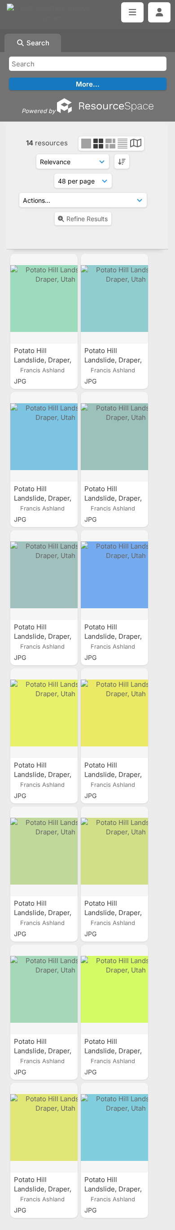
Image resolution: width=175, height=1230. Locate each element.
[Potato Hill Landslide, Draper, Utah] (44, 299)
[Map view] (135, 144)
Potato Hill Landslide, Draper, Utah (42, 360)
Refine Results (87, 218)
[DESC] (121, 161)
